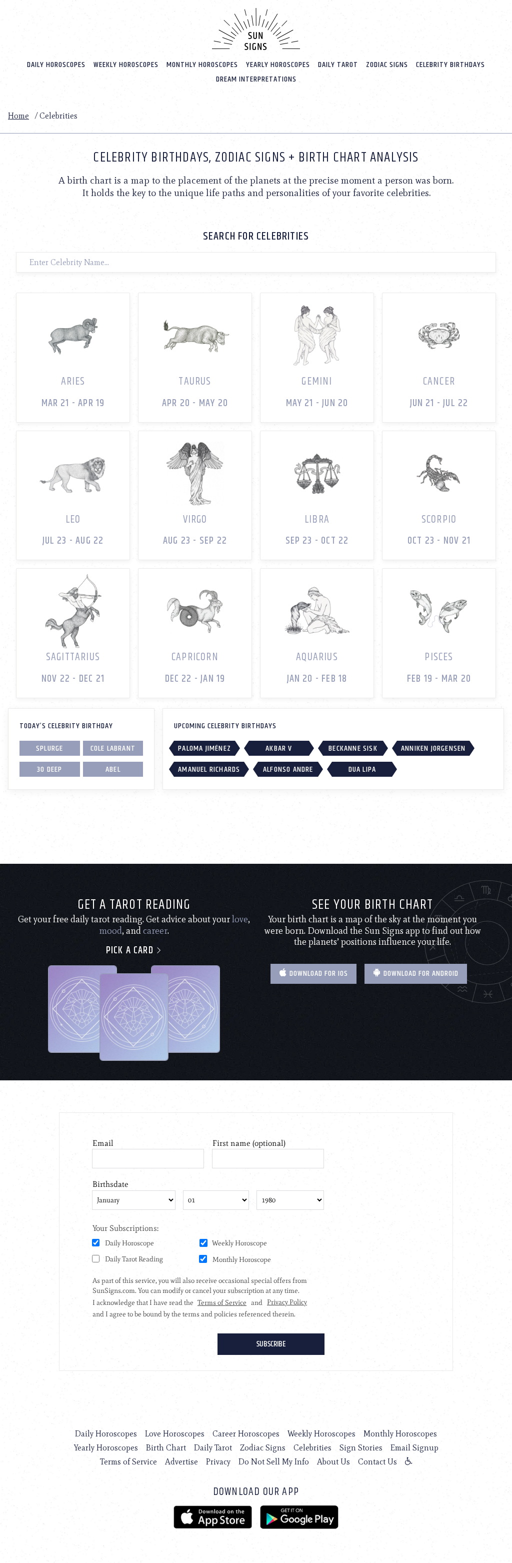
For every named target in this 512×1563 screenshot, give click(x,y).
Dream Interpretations (256, 79)
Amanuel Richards (209, 769)
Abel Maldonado (113, 770)
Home (18, 116)
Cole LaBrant (113, 748)
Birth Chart (166, 1447)
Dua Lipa (362, 769)
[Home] (256, 29)
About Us (333, 1461)
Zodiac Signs (387, 65)
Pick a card (131, 950)
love (240, 919)
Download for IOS (318, 973)
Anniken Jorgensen (433, 748)
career (155, 930)
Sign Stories (361, 1447)
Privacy (218, 1461)
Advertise (181, 1461)
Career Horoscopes (246, 1433)
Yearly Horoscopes (278, 65)
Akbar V (279, 748)
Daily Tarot (338, 65)
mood (110, 930)
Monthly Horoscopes (202, 65)
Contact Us (377, 1461)
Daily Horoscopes (56, 65)
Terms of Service (128, 1461)
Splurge (49, 748)
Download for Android (420, 973)
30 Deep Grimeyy (50, 770)
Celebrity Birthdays (450, 65)
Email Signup (414, 1447)
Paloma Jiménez (204, 748)
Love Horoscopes (174, 1433)
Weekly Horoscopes (126, 65)
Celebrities (313, 1447)
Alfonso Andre (288, 769)
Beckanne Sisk (353, 748)
